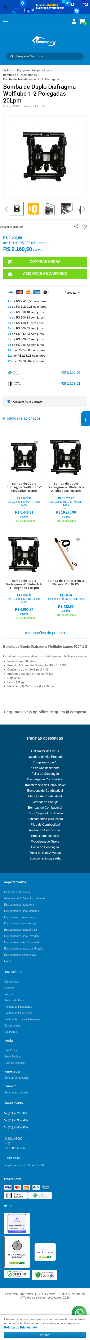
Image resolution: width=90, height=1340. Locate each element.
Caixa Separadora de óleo (45, 813)
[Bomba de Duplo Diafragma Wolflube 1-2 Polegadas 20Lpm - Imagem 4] (67, 209)
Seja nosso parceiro (16, 1092)
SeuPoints (10, 1031)
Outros (8, 961)
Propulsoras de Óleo (45, 836)
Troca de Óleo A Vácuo (45, 852)
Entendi (45, 1334)
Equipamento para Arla (45, 858)
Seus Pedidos (12, 1056)
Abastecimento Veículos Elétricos (24, 898)
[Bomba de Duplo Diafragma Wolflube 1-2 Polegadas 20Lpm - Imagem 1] (17, 209)
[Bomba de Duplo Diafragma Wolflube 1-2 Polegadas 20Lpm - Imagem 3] (50, 209)
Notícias (9, 994)
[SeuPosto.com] (45, 41)
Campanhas (11, 981)
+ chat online (12, 1157)
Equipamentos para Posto (45, 819)
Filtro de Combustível (45, 824)
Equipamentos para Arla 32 (20, 929)
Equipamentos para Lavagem (22, 936)
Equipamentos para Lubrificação (23, 948)
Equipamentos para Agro (33, 70)
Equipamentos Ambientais (20, 954)
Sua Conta (10, 1050)
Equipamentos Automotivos (20, 917)
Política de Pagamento (18, 1006)
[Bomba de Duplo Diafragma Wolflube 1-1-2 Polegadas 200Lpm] (66, 479)
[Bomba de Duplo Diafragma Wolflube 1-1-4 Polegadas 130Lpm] (24, 576)
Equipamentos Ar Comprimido (22, 942)
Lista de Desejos (14, 1062)
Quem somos (12, 1025)
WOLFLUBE (40, 106)
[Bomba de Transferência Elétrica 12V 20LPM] (66, 575)
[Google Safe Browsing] (44, 1274)
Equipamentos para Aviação (21, 923)
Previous (6, 209)
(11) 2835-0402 (17, 1120)
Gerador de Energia (45, 802)
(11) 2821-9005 (17, 1113)
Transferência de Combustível (45, 785)
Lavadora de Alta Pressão (45, 756)
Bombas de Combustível (45, 807)
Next (84, 207)
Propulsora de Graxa (45, 841)
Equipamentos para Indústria (21, 910)
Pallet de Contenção (45, 773)
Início (10, 70)
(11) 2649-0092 (17, 1127)
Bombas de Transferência (20, 74)
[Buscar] (12, 56)
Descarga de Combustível (45, 779)
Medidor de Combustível (45, 796)
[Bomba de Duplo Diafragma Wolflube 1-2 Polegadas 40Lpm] (24, 479)
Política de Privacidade (18, 1013)
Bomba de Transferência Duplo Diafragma (31, 79)
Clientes (9, 987)
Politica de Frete (14, 1000)
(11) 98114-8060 (15, 1148)
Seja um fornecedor (16, 1077)
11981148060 (13, 1138)
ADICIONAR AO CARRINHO (45, 273)
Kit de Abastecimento (45, 768)
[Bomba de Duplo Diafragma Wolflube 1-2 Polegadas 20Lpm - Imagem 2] (33, 209)
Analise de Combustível (45, 830)
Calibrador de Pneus (45, 751)
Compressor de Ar (45, 762)
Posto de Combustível (17, 892)
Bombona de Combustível (45, 790)
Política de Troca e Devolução (22, 1019)
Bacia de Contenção (45, 847)
